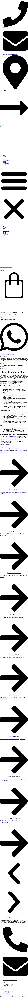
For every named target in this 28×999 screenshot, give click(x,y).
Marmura (4, 156)
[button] (14, 195)
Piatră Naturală (6, 163)
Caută (2, 269)
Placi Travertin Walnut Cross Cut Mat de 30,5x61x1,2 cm (12, 739)
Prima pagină (2, 312)
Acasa (4, 155)
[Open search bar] (0, 266)
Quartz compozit (6, 160)
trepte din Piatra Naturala (11, 436)
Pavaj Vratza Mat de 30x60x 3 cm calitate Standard (11, 617)
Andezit (4, 161)
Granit (4, 157)
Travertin (4, 158)
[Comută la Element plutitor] (0, 998)
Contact (4, 164)
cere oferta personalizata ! (5, 444)
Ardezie (4, 162)
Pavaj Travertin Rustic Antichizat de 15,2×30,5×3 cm (12, 657)
